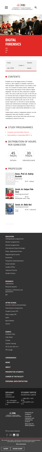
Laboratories (9, 284)
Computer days (10, 334)
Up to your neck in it (11, 346)
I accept (5, 449)
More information (21, 444)
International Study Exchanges (15, 248)
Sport (7, 317)
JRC (6, 295)
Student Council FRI (11, 311)
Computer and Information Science (18, 132)
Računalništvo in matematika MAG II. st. (19, 135)
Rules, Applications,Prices (13, 251)
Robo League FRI (10, 314)
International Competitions (14, 308)
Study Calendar (10, 264)
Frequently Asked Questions (14, 261)
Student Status (10, 273)
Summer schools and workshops (15, 305)
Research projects (11, 287)
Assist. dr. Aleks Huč (23, 204)
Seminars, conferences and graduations (14, 291)
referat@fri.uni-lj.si (27, 403)
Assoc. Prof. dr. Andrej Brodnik (24, 175)
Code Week (9, 337)
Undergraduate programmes (14, 239)
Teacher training (10, 343)
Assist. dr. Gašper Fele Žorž (24, 190)
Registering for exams (12, 254)
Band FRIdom (9, 321)
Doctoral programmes (12, 245)
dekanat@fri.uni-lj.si (12, 403)
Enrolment (8, 258)
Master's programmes (12, 242)
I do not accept (17, 449)
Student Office (10, 267)
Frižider (7, 340)
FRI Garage (9, 350)
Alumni (7, 324)
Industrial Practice (11, 270)
